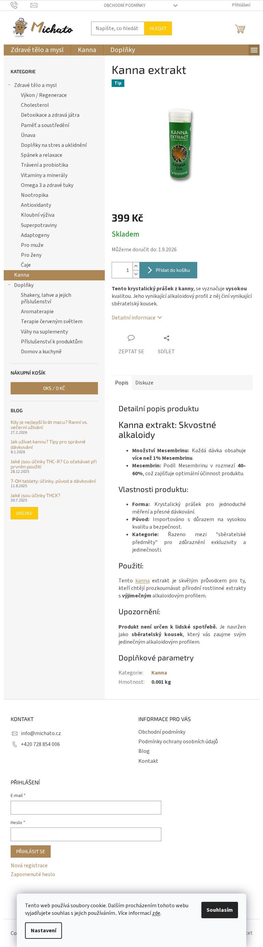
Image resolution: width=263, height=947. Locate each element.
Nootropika (34, 195)
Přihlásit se (30, 851)
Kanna (21, 275)
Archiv (24, 513)
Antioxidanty (36, 205)
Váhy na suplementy (44, 332)
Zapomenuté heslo (33, 874)
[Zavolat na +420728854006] (21, 5)
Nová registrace (29, 865)
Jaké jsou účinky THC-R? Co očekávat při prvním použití (54, 464)
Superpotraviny (39, 225)
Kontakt (148, 761)
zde (156, 913)
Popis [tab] (121, 383)
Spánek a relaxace (41, 155)
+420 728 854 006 (40, 744)
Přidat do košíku (173, 270)
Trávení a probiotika (44, 165)
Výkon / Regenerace (44, 95)
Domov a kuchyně (41, 351)
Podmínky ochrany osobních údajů (178, 741)
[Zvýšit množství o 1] (136, 266)
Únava (28, 135)
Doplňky (24, 285)
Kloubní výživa (37, 215)
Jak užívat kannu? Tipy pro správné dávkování (48, 444)
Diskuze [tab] (144, 383)
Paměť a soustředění (45, 125)
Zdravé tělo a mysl (35, 85)
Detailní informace (133, 317)
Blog (144, 751)
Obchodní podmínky (125, 5)
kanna (142, 580)
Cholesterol (35, 105)
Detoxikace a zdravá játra (50, 115)
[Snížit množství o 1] (136, 274)
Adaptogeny (35, 235)
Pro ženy (31, 255)
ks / (54, 388)
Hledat (158, 28)
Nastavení (43, 930)
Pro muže (32, 245)
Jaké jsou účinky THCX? (35, 495)
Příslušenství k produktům (52, 341)
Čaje (26, 265)
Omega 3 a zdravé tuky (47, 185)
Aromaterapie (37, 311)
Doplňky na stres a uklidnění (54, 145)
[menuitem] (37, 50)
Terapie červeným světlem (52, 321)
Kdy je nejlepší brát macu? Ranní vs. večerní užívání (49, 424)
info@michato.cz (41, 733)
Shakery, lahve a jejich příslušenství (46, 298)
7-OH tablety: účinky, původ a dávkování (53, 480)
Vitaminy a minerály (44, 175)
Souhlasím (219, 910)
